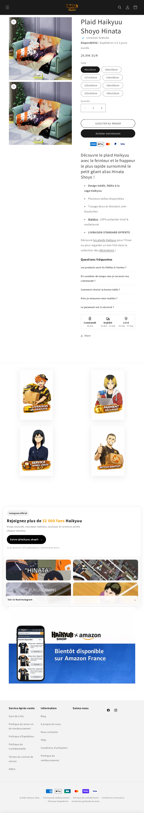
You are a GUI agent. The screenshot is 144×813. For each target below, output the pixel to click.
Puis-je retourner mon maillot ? (99, 298)
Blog (43, 716)
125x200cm (90, 85)
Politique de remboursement (50, 758)
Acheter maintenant (108, 133)
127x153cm (90, 77)
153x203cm (90, 93)
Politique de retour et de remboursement (21, 726)
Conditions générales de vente (86, 801)
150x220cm (112, 93)
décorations (106, 250)
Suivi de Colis (16, 716)
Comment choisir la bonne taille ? (100, 289)
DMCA (12, 769)
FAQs (43, 739)
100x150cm (111, 69)
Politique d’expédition (58, 801)
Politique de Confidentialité (17, 746)
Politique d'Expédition (21, 736)
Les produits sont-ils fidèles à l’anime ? (103, 267)
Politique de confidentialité (86, 797)
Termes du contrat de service (21, 759)
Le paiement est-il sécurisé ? (97, 307)
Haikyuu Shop (33, 797)
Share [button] (87, 335)
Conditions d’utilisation (113, 797)
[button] (7, 7)
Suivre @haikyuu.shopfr (26, 539)
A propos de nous (51, 724)
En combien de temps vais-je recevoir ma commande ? (105, 278)
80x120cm (90, 69)
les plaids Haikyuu (104, 240)
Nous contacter (49, 732)
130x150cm (112, 77)
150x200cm (112, 85)
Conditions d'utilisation (54, 747)
